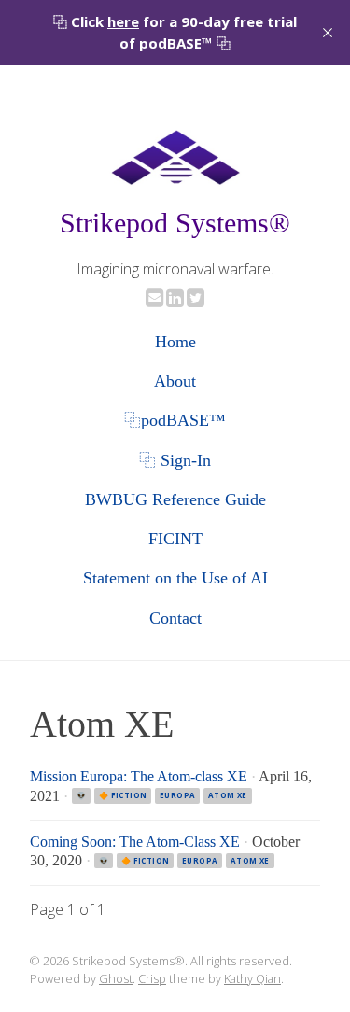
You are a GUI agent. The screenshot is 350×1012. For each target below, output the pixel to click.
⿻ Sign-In (175, 460)
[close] (328, 33)
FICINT (175, 538)
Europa (177, 795)
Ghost (116, 978)
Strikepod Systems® (175, 223)
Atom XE (227, 795)
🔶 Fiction (123, 795)
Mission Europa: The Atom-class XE (138, 776)
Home (175, 341)
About (175, 381)
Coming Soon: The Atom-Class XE (135, 842)
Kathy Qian (252, 978)
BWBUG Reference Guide (175, 499)
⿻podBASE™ (175, 420)
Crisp (152, 978)
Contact (175, 618)
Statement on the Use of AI (175, 578)
